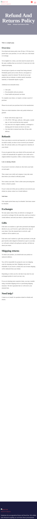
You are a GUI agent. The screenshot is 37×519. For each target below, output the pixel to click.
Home (9, 24)
